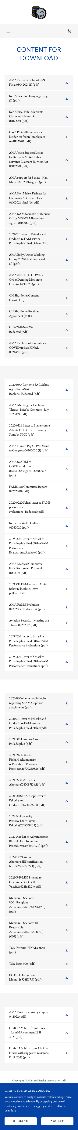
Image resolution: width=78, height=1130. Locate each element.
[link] (39, 12)
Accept (57, 1121)
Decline (20, 1121)
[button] (8, 31)
